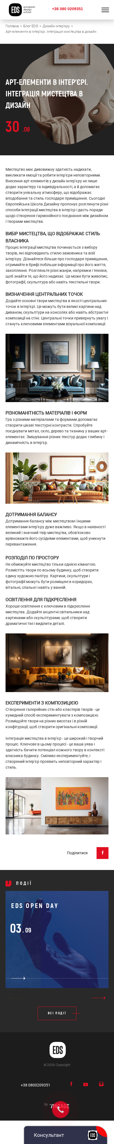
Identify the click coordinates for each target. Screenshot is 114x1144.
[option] (57, 943)
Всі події (57, 1013)
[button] (16, 998)
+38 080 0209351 (67, 9)
